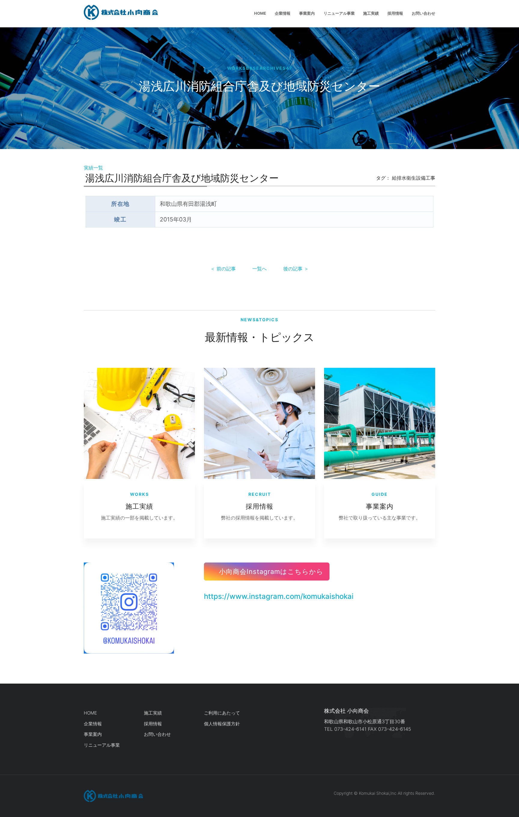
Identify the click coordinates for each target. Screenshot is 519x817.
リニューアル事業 (339, 13)
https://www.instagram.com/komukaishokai (279, 596)
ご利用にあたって (222, 713)
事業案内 (307, 13)
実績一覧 (93, 168)
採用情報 (395, 13)
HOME (260, 13)
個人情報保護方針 (222, 724)
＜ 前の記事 (223, 269)
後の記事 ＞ (296, 269)
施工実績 (371, 13)
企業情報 (282, 13)
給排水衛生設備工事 (413, 178)
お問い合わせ (423, 13)
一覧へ (259, 269)
